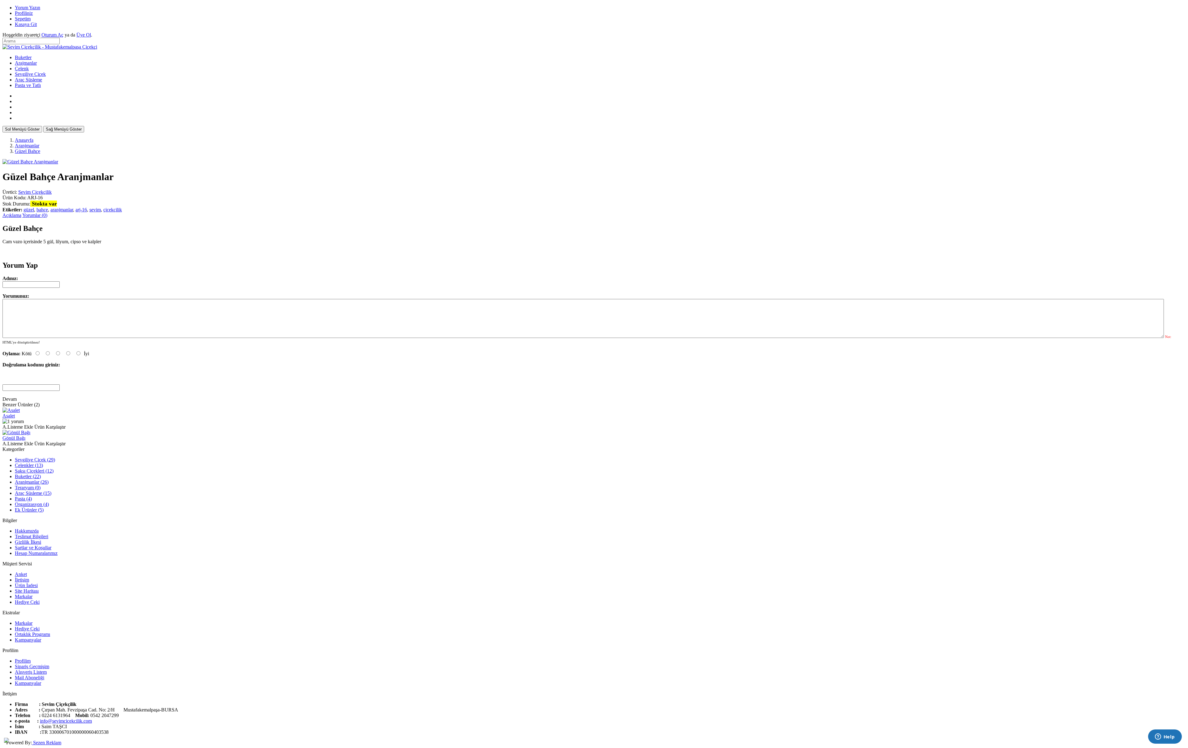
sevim (95, 209)
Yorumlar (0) (34, 215)
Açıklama (11, 215)
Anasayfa (24, 140)
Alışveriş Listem (31, 672)
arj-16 (81, 209)
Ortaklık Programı (32, 634)
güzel (29, 209)
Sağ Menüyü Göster (64, 129)
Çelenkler (29, 465)
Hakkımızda (27, 531)
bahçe (42, 209)
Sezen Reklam (46, 742)
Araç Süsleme (33, 493)
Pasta (23, 498)
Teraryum (28, 487)
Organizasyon (32, 504)
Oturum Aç (52, 34)
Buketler (28, 476)
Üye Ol (83, 34)
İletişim (22, 579)
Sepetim (23, 18)
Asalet (8, 415)
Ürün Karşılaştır (50, 427)
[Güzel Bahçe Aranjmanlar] (30, 161)
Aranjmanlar (27, 145)
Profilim (23, 661)
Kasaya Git (26, 24)
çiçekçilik (112, 209)
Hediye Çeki (27, 602)
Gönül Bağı (13, 438)
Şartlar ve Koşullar (33, 547)
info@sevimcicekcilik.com (66, 721)
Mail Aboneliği (29, 677)
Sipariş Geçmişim (32, 666)
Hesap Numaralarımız (36, 553)
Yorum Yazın (27, 7)
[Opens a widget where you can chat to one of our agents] (1165, 737)
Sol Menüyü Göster (22, 129)
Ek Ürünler (29, 509)
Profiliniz (24, 13)
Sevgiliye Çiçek (35, 459)
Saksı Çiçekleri (34, 470)
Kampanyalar (28, 639)
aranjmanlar (61, 209)
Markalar (23, 596)
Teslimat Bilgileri (31, 536)
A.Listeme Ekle (17, 427)
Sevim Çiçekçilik (35, 192)
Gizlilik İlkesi (28, 542)
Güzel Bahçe (27, 151)
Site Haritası (27, 591)
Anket (21, 574)
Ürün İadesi (26, 585)
